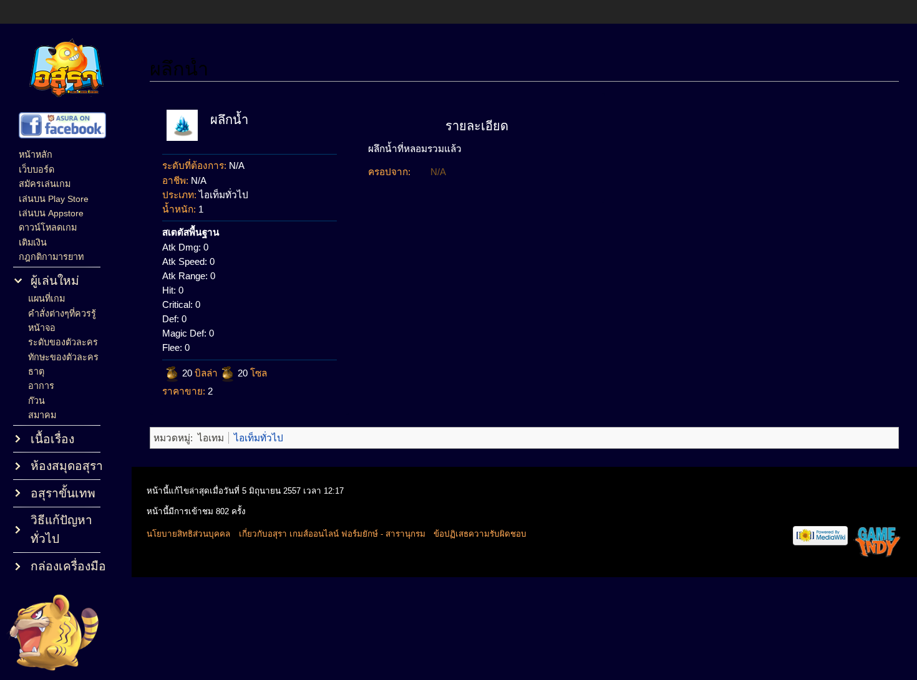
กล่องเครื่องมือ (68, 566)
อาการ (41, 386)
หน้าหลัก (35, 155)
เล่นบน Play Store (54, 199)
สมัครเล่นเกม (44, 184)
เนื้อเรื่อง (52, 439)
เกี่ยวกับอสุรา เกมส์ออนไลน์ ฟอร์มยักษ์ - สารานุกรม (332, 534)
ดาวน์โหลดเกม (48, 227)
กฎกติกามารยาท (51, 257)
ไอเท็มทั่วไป (258, 438)
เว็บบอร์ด (36, 170)
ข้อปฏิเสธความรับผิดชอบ (480, 534)
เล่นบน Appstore (51, 213)
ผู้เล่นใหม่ (55, 280)
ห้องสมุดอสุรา (67, 465)
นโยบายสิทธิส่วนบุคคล (188, 534)
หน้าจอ (42, 328)
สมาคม (42, 415)
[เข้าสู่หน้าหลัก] (66, 68)
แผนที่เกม (46, 299)
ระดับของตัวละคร (63, 342)
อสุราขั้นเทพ (63, 493)
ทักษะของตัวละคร (63, 357)
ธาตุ (36, 371)
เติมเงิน (33, 242)
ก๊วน (36, 401)
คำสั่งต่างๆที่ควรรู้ (62, 313)
